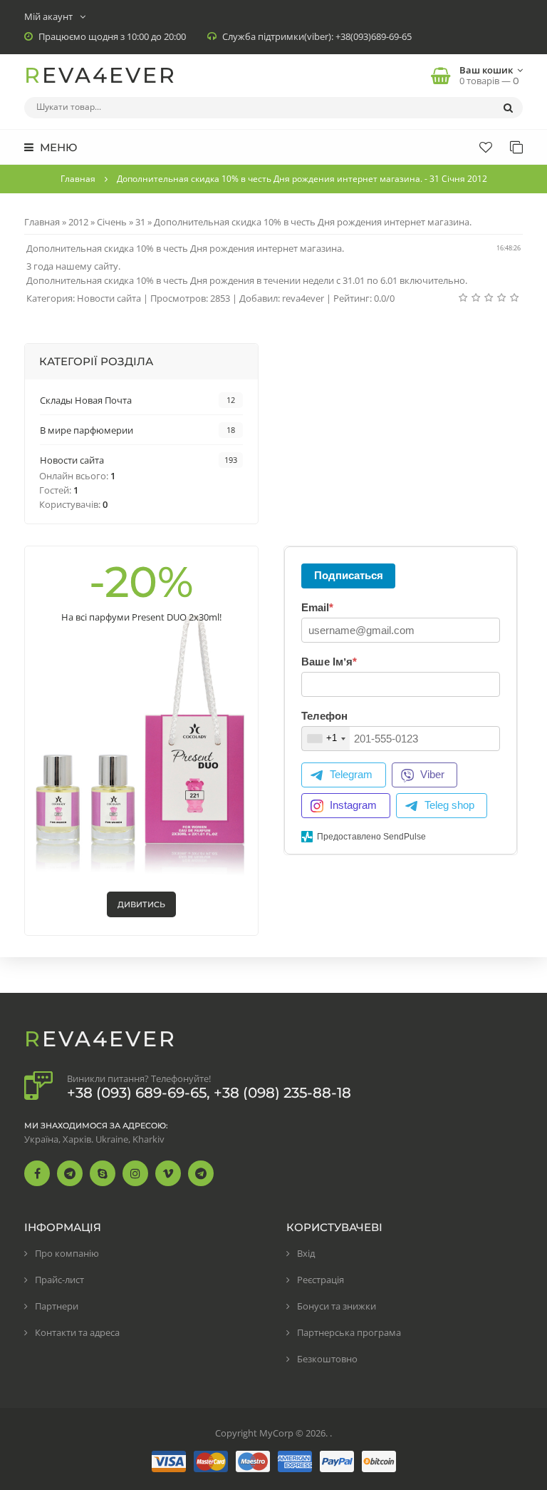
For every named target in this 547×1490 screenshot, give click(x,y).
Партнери (56, 1306)
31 (140, 221)
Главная (78, 179)
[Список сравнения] (516, 146)
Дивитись (141, 904)
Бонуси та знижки (336, 1306)
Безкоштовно (327, 1358)
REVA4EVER (100, 75)
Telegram (351, 774)
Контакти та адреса (77, 1332)
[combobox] (326, 738)
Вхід (306, 1253)
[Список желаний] (485, 146)
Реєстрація (320, 1279)
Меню (57, 147)
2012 (78, 221)
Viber (432, 774)
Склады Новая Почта (86, 400)
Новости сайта (109, 298)
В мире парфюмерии (86, 430)
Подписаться (348, 575)
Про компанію (67, 1253)
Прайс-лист (59, 1279)
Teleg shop (449, 805)
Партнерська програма (349, 1332)
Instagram (353, 805)
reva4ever (303, 298)
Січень (112, 221)
